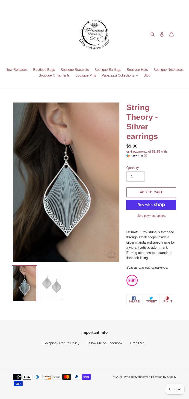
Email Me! (137, 343)
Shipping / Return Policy (62, 343)
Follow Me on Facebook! (104, 343)
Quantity (132, 168)
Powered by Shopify (163, 377)
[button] (151, 153)
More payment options (151, 215)
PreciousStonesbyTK (137, 377)
